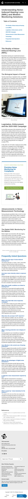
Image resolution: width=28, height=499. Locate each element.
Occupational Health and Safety (12, 2)
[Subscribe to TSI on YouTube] (6, 453)
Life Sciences (4, 476)
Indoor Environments (6, 473)
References (8, 41)
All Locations (4, 450)
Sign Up (4, 485)
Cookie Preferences (21, 496)
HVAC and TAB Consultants (7, 472)
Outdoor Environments (19, 469)
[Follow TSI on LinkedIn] (4, 453)
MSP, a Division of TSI (19, 476)
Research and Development (20, 473)
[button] (25, 2)
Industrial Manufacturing (7, 474)
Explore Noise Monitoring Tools (14, 188)
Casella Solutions (18, 474)
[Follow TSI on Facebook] (2, 453)
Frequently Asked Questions (13, 38)
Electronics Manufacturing (7, 466)
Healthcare (4, 470)
